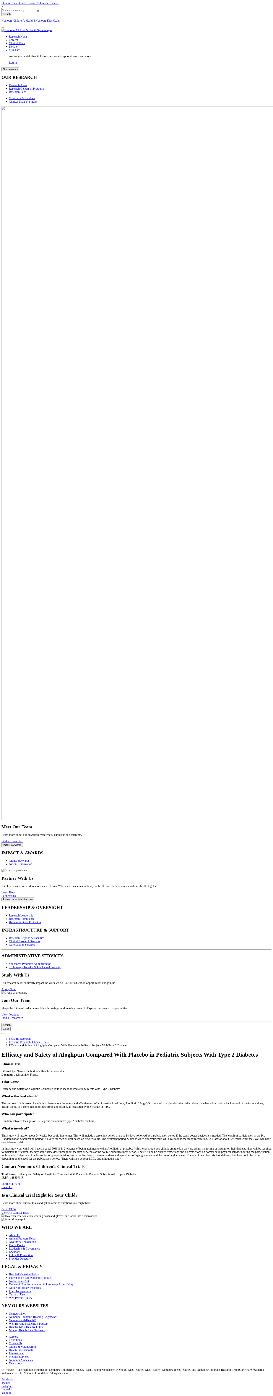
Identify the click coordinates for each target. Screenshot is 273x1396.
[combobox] (18, 10)
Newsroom (15, 1363)
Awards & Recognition (22, 1241)
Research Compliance (22, 918)
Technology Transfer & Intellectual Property (35, 967)
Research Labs (17, 91)
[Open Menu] (2, 1033)
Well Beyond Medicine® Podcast (28, 1323)
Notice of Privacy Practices (25, 1287)
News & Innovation (20, 864)
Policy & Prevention (21, 1255)
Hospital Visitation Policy (24, 1274)
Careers (13, 39)
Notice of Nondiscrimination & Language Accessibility (41, 1284)
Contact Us (15, 1343)
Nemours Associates (21, 1360)
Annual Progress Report (23, 1238)
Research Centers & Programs (26, 88)
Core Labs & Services (22, 98)
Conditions (15, 1340)
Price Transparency (20, 1291)
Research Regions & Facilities (26, 938)
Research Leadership (21, 915)
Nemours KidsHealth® (22, 1320)
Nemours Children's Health (17, 20)
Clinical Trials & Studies (23, 101)
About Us (14, 1235)
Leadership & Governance (24, 1248)
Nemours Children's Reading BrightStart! (33, 1316)
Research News (18, 36)
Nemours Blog (17, 1313)
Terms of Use (17, 1294)
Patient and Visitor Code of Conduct (30, 1277)
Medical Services (19, 1356)
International (16, 1353)
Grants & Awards (19, 860)
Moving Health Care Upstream (27, 1330)
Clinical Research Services (24, 941)
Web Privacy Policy (20, 1297)
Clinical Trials (17, 43)
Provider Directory (20, 1258)
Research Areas (18, 85)
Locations (14, 1251)
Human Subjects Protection (25, 922)
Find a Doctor (17, 1245)
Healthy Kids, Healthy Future (26, 1327)
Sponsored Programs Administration (30, 963)
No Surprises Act (19, 1281)
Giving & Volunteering (22, 1346)
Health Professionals (21, 1350)
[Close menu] (2, 27)
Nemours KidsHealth (47, 20)
